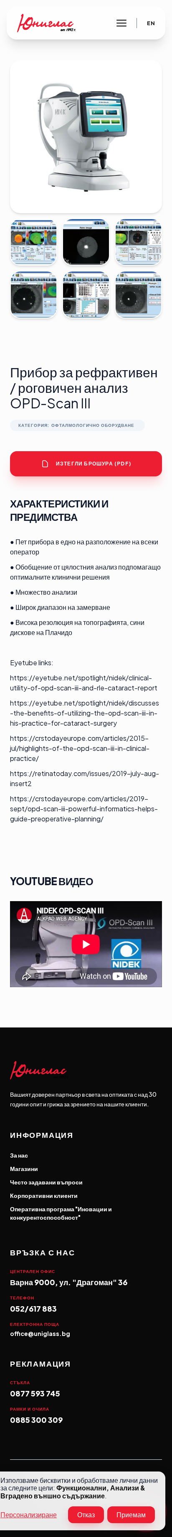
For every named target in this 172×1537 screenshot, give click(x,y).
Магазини (24, 1168)
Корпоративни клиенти (44, 1195)
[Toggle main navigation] (121, 23)
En (151, 23)
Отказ (86, 1514)
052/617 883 (33, 1308)
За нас (19, 1155)
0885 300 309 (36, 1420)
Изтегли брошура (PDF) (93, 463)
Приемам (131, 1514)
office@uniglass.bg (40, 1333)
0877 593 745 (35, 1393)
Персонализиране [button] (28, 1515)
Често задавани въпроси (46, 1182)
